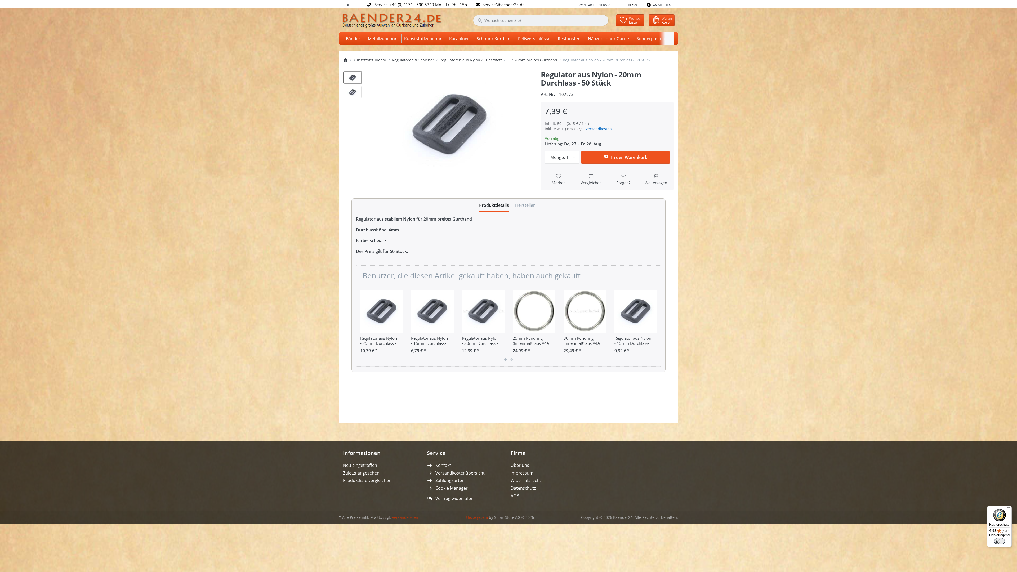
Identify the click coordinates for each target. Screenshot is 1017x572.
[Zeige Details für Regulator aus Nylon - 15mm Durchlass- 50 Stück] (432, 311)
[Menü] (1008, 509)
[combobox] (541, 20)
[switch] (999, 541)
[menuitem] (354, 38)
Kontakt (586, 5)
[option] (353, 78)
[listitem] (449, 124)
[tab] (494, 205)
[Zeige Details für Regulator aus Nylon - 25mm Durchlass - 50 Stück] (381, 311)
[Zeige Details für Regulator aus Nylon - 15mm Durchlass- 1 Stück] (635, 311)
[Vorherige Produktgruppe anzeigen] (362, 326)
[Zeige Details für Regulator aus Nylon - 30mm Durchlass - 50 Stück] (483, 311)
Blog (632, 5)
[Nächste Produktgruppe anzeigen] (655, 326)
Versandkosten (599, 128)
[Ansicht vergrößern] (449, 124)
